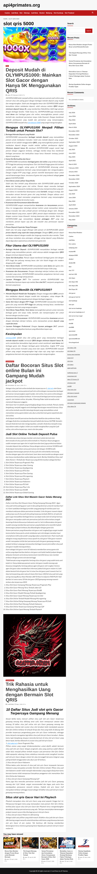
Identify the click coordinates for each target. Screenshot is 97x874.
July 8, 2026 (87, 857)
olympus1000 (11, 338)
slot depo (72, 278)
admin (9, 95)
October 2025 (73, 138)
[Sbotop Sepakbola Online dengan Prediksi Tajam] (85, 843)
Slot (21, 13)
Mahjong (49, 13)
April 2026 (72, 123)
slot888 (71, 327)
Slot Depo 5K (73, 289)
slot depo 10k (73, 282)
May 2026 (72, 120)
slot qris (50, 388)
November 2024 (74, 179)
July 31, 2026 (14, 859)
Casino (7, 13)
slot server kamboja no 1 (77, 312)
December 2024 (74, 175)
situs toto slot (71, 389)
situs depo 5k (71, 406)
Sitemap (27, 13)
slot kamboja (73, 301)
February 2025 (74, 168)
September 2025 (74, 142)
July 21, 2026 (69, 861)
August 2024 (73, 190)
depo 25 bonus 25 (73, 379)
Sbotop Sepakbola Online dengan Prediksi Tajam (80, 85)
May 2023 (72, 219)
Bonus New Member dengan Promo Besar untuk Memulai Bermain (80, 46)
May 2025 (72, 157)
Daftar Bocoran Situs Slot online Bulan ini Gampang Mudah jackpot (34, 373)
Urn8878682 (10, 704)
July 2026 (72, 112)
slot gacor (72, 293)
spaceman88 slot (74, 338)
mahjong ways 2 (72, 373)
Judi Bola (14, 13)
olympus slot (71, 383)
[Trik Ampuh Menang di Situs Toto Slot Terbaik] (30, 843)
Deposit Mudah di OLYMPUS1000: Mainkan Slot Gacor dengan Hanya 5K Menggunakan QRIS (33, 80)
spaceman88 (73, 335)
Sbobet (42, 13)
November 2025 (74, 135)
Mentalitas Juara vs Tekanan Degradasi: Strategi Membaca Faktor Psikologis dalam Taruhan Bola (79, 75)
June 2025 (72, 153)
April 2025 (72, 160)
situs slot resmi (72, 396)
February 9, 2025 (17, 95)
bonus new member (73, 354)
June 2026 (72, 116)
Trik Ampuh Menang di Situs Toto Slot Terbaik (80, 54)
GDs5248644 (10, 385)
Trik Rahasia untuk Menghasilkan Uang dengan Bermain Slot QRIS (29, 692)
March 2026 (73, 127)
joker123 (70, 358)
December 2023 (74, 212)
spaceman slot (72, 376)
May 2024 (72, 201)
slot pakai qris (12, 743)
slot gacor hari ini (74, 297)
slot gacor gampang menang (76, 403)
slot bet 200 (73, 274)
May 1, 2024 (19, 704)
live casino (72, 244)
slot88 (71, 323)
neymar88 (72, 251)
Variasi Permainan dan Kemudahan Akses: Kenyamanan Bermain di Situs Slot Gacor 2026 (80, 63)
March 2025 (73, 164)
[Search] (92, 12)
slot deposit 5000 (34, 123)
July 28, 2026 (33, 857)
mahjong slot (73, 248)
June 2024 (72, 197)
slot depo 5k (71, 351)
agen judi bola (71, 368)
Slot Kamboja (58, 13)
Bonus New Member (75, 232)
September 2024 (74, 186)
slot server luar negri (76, 316)
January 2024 (73, 208)
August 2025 (73, 146)
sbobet (71, 259)
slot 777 (71, 270)
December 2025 (74, 131)
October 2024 (73, 183)
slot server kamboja (75, 308)
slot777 (71, 320)
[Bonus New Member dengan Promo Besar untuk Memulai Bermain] (11, 843)
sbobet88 (72, 263)
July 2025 (72, 149)
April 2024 (72, 205)
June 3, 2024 (20, 385)
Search (70, 23)
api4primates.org (21, 5)
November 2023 (74, 216)
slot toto (70, 361)
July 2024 (72, 194)
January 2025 (73, 171)
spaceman (72, 331)
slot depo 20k (73, 285)
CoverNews (55, 871)
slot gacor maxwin (73, 393)
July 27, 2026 (51, 861)
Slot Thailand (69, 13)
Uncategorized (10, 361)
